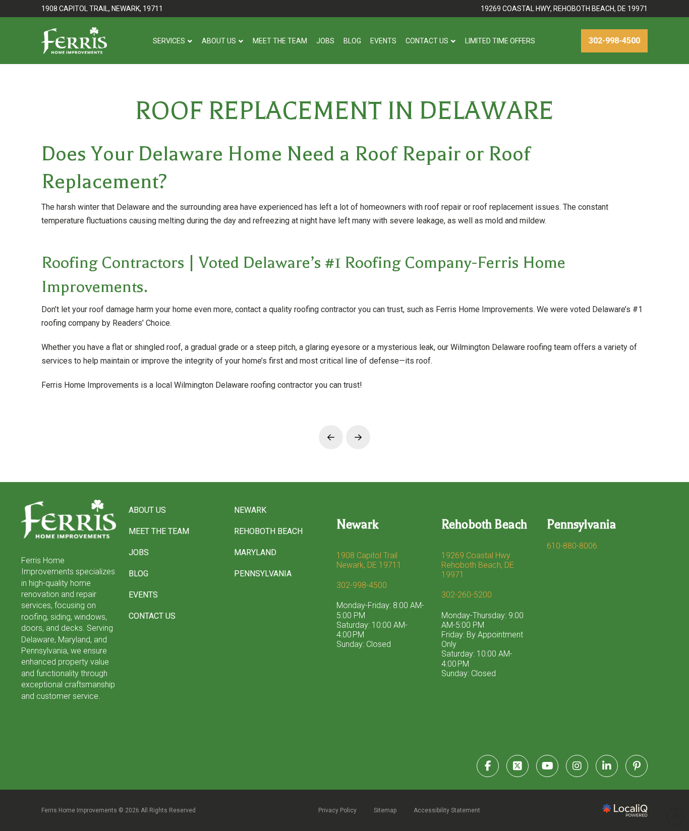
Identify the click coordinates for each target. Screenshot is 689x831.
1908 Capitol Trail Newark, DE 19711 (368, 560)
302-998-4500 (361, 585)
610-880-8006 (572, 546)
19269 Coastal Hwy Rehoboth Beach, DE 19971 (477, 565)
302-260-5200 (466, 595)
